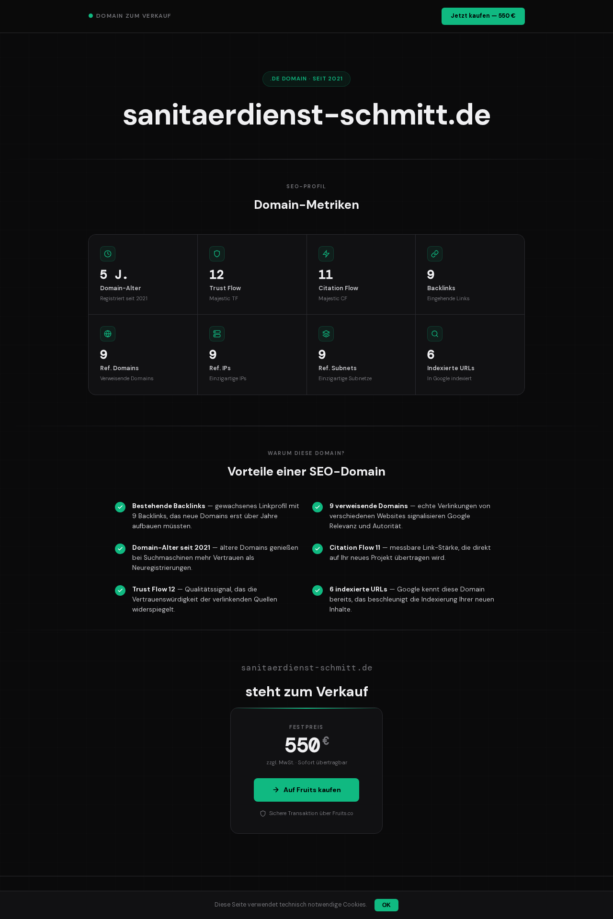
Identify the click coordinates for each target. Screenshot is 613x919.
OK (386, 905)
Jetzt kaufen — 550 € (483, 16)
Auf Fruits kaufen (312, 789)
